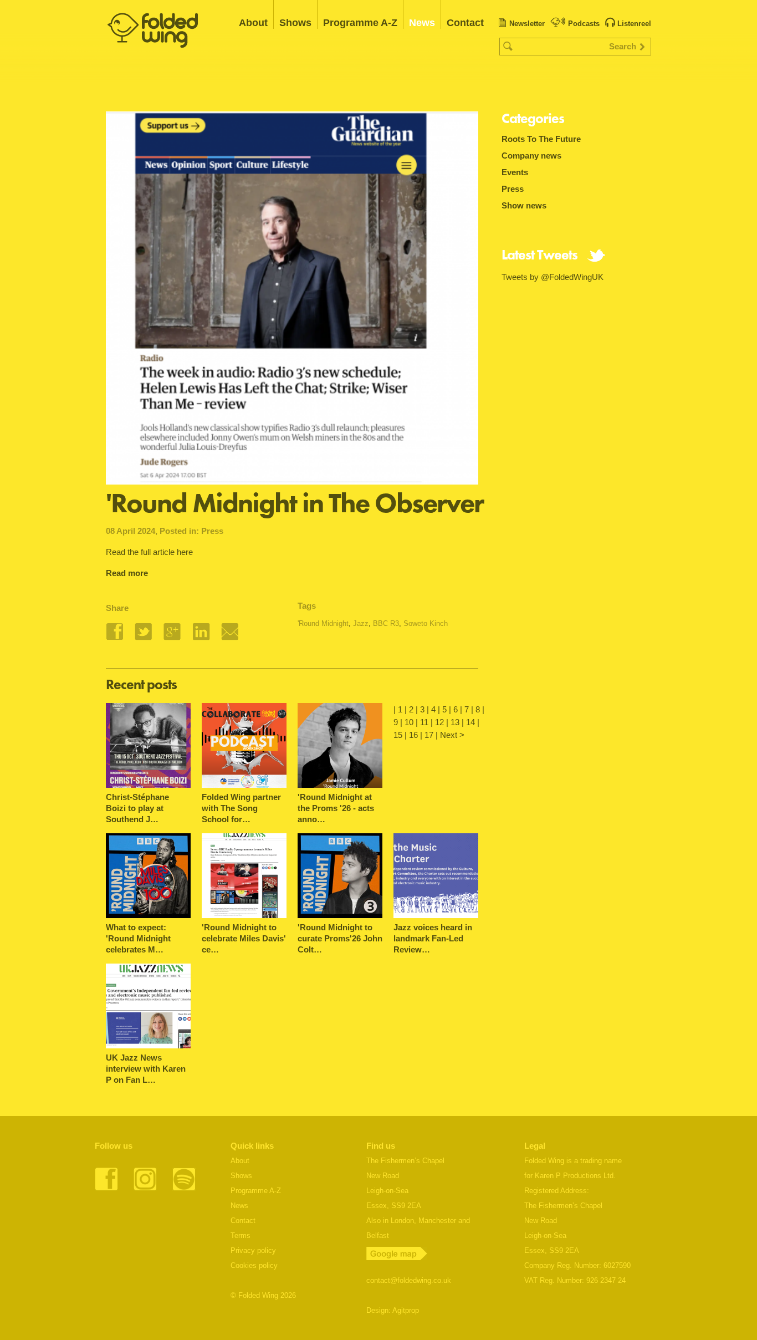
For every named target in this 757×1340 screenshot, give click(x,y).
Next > (452, 735)
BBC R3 (386, 623)
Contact (465, 22)
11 (424, 722)
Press (212, 531)
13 (455, 722)
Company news (531, 155)
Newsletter (527, 23)
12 (439, 722)
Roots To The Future (541, 139)
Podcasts (584, 23)
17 (428, 735)
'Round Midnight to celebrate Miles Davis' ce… (244, 938)
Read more (127, 573)
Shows (295, 22)
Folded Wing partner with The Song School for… (241, 808)
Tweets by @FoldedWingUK (552, 277)
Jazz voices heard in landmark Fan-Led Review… (432, 938)
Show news (524, 205)
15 (397, 735)
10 (409, 722)
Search (622, 46)
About (253, 22)
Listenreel (634, 23)
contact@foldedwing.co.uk (408, 1280)
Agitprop (405, 1310)
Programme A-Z (360, 22)
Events (515, 172)
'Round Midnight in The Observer (294, 503)
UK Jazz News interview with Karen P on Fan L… (146, 1068)
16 (413, 735)
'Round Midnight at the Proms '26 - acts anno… (336, 808)
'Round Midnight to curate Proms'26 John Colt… (340, 938)
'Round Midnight (323, 623)
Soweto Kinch (425, 623)
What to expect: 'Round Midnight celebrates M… (138, 938)
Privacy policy (253, 1250)
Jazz (361, 623)
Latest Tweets (539, 256)
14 (470, 722)
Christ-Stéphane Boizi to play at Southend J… (137, 808)
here (185, 552)
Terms (240, 1235)
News (422, 22)
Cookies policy (254, 1265)
